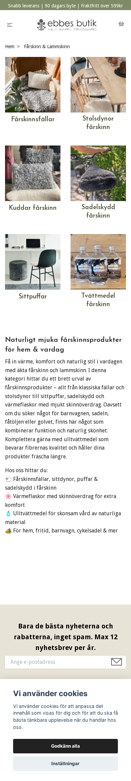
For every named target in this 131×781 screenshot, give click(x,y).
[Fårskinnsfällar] (32, 84)
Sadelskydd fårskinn (98, 211)
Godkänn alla (65, 746)
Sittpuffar (33, 297)
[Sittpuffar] (32, 261)
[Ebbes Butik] (67, 24)
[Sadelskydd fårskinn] (98, 173)
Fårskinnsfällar (33, 120)
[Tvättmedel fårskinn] (98, 261)
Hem (9, 46)
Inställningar (65, 763)
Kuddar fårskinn (33, 208)
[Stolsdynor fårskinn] (98, 84)
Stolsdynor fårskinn (98, 123)
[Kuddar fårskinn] (32, 173)
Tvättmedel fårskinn (98, 300)
